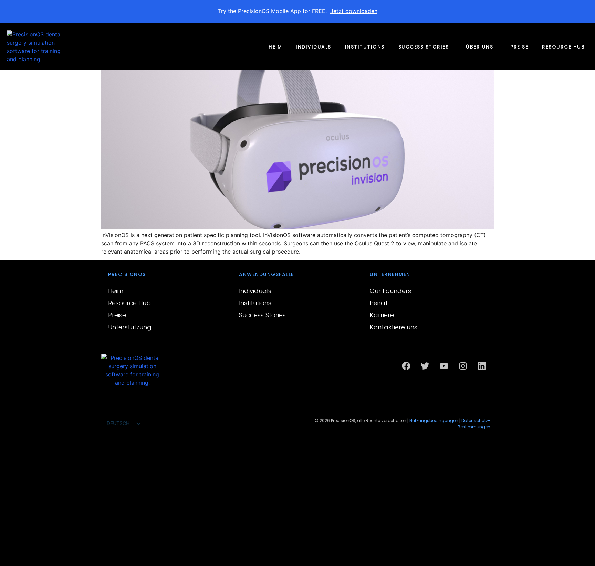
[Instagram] (462, 365)
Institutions (365, 46)
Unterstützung (130, 327)
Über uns (479, 46)
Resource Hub (563, 46)
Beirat (379, 303)
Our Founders (390, 291)
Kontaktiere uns (393, 327)
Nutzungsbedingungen (433, 421)
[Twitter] (425, 365)
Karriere (382, 315)
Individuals (313, 46)
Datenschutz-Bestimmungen (474, 424)
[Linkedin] (481, 365)
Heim (275, 46)
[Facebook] (406, 365)
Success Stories (423, 46)
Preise (519, 46)
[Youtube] (443, 365)
